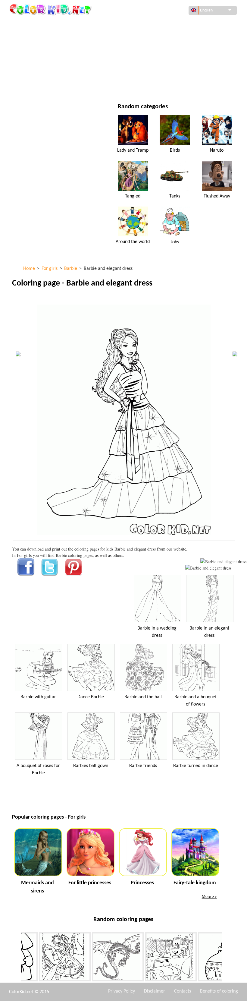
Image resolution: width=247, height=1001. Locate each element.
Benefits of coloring (219, 991)
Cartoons (35, 48)
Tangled (132, 196)
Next (226, 958)
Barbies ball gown (90, 765)
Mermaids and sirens (37, 887)
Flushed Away (217, 196)
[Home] (51, 9)
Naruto (217, 150)
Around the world (162, 24)
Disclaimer (154, 991)
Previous (17, 958)
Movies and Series (44, 86)
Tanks (174, 196)
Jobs (175, 242)
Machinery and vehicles (49, 24)
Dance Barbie (90, 697)
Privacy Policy (121, 991)
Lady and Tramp (133, 150)
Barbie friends (143, 765)
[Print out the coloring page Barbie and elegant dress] (223, 561)
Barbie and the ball (143, 697)
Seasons (34, 61)
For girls (152, 48)
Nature (150, 86)
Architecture (39, 36)
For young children (45, 73)
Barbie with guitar (38, 697)
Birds (175, 150)
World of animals (161, 36)
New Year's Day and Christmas (173, 73)
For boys (151, 61)
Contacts (182, 991)
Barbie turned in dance (195, 765)
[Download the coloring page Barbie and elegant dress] (208, 568)
